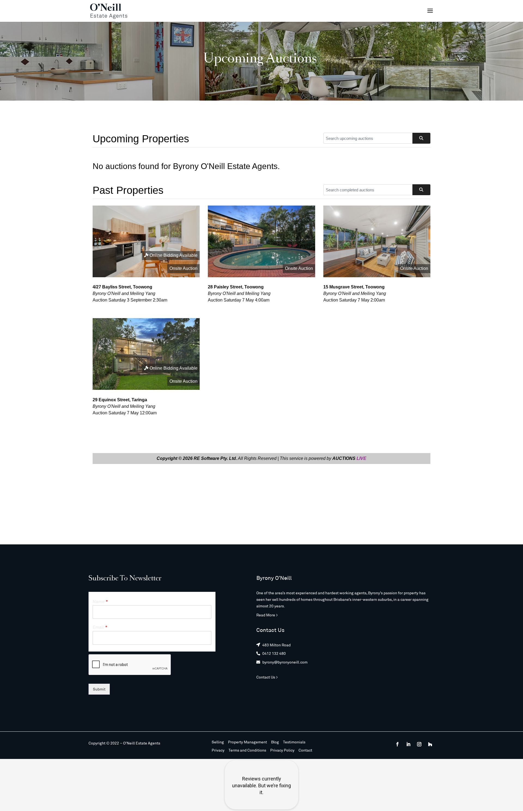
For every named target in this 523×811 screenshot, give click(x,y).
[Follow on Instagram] (419, 744)
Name (100, 601)
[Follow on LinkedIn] (408, 744)
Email (100, 626)
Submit (99, 689)
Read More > (267, 615)
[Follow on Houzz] (430, 744)
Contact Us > (267, 677)
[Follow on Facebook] (397, 744)
